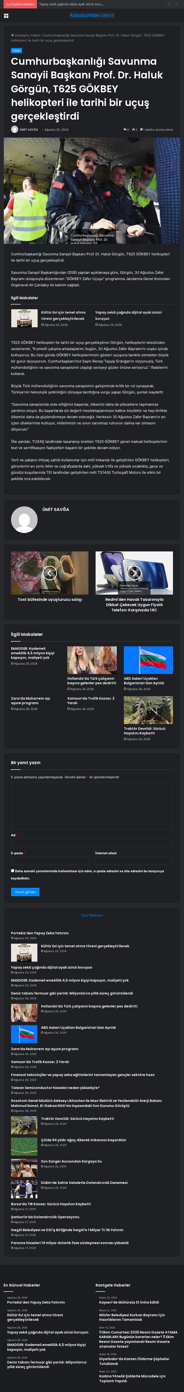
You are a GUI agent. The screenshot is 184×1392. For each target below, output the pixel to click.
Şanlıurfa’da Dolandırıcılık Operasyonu (45, 1217)
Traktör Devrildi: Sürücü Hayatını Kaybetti (144, 731)
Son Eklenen (92, 915)
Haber (35, 35)
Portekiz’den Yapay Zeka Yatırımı (40, 933)
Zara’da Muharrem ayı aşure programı (30, 700)
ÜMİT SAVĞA (29, 129)
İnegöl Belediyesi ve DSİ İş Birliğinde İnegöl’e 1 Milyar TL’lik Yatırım (67, 1230)
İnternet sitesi (106, 853)
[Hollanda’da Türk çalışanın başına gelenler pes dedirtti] (91, 660)
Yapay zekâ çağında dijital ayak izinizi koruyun (73, 4)
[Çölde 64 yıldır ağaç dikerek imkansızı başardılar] (24, 1147)
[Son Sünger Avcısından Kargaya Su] (24, 1168)
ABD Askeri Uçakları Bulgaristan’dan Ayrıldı (144, 680)
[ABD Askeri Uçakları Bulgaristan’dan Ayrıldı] (148, 660)
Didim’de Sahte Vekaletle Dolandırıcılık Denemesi (84, 1182)
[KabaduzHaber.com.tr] (92, 15)
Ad (14, 835)
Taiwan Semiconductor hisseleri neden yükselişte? (55, 1087)
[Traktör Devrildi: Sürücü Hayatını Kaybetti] (148, 710)
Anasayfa (21, 35)
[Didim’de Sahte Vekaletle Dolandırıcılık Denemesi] (24, 1189)
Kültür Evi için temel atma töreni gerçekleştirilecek (85, 946)
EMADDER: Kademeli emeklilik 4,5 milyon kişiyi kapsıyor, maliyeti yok (32, 653)
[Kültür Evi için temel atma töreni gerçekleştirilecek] (24, 318)
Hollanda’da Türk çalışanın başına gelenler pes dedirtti (91, 680)
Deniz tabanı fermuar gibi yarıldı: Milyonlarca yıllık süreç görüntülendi (72, 993)
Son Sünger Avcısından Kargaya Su (71, 1161)
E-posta (18, 853)
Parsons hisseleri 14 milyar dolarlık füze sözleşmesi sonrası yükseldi (70, 1242)
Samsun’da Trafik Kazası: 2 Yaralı (91, 700)
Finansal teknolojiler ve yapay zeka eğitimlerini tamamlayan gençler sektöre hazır (83, 1074)
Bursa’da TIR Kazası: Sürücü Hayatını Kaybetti (51, 1204)
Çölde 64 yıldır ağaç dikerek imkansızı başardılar (83, 1140)
